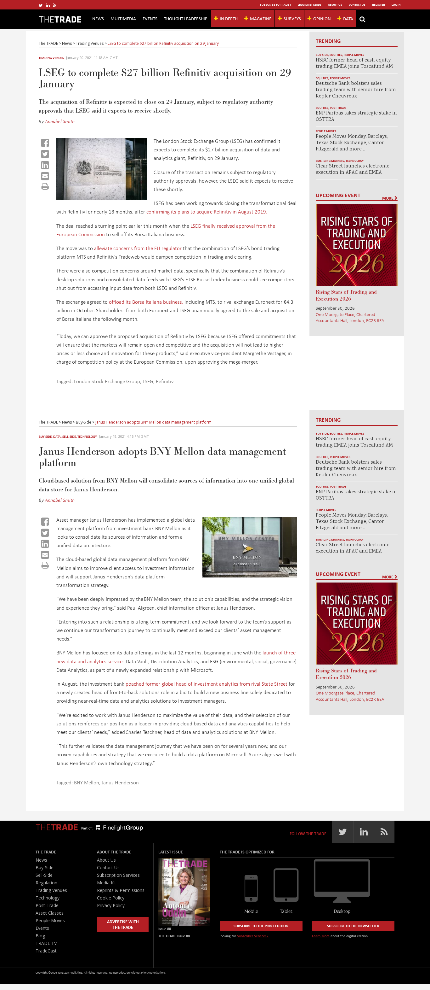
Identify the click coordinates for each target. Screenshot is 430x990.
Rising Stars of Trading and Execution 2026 (346, 295)
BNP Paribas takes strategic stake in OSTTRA (356, 116)
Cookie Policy (110, 898)
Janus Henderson (120, 782)
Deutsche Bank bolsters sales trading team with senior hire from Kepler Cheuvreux (356, 90)
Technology (355, 161)
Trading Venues (51, 58)
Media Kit (106, 883)
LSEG (148, 381)
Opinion (322, 18)
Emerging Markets (330, 161)
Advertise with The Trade (123, 924)
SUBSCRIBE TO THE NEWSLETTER (353, 925)
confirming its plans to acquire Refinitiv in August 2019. (206, 211)
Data (348, 18)
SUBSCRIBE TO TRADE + (275, 5)
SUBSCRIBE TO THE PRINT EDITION (261, 925)
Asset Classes (50, 913)
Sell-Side (69, 436)
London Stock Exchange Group (107, 381)
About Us (335, 5)
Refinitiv (164, 381)
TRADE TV (46, 943)
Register (378, 5)
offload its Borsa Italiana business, (146, 301)
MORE (388, 198)
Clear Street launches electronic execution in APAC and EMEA (352, 169)
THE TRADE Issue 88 (174, 936)
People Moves (354, 55)
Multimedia (123, 18)
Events (150, 18)
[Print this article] (45, 186)
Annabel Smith (60, 121)
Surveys (292, 18)
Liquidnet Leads (309, 5)
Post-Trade (338, 108)
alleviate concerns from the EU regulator (138, 248)
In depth (229, 18)
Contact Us (357, 5)
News (98, 18)
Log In (396, 5)
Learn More (321, 936)
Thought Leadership (185, 18)
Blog (40, 936)
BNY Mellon (86, 782)
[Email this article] (45, 176)
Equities (336, 55)
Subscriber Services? (253, 936)
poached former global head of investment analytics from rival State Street (206, 683)
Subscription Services (118, 875)
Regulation (46, 883)
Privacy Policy (111, 905)
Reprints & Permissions (120, 890)
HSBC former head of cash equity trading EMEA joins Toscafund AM (354, 63)
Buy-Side (322, 55)
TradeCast (46, 951)
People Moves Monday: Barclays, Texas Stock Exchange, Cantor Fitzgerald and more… (352, 143)
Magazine (260, 18)
